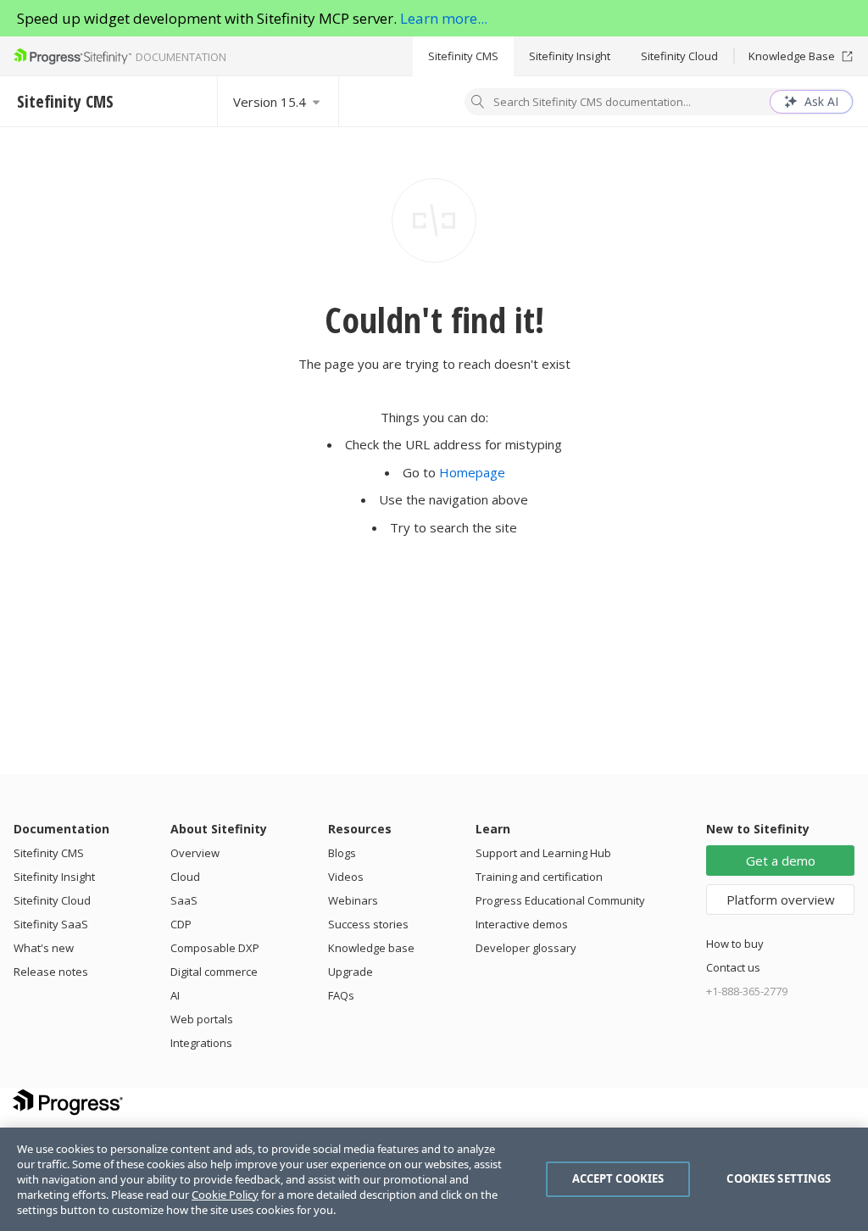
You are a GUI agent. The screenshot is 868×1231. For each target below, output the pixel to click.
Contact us (733, 967)
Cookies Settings (778, 1178)
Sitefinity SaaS (51, 924)
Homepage (472, 472)
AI (175, 995)
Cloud (185, 876)
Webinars (353, 900)
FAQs (341, 995)
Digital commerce (214, 971)
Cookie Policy (225, 1194)
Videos (346, 876)
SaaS (184, 900)
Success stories (368, 924)
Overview (195, 853)
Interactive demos (522, 924)
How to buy (735, 943)
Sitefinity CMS (463, 56)
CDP (181, 924)
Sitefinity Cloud (679, 56)
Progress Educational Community (560, 900)
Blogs (342, 853)
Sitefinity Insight (569, 56)
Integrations (201, 1042)
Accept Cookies (618, 1178)
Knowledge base (371, 947)
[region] (434, 1179)
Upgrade (350, 971)
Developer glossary (526, 947)
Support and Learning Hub (543, 853)
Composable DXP (214, 947)
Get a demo (780, 860)
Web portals (201, 1019)
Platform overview (780, 899)
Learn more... (443, 18)
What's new (44, 947)
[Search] (478, 103)
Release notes (51, 971)
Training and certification (539, 876)
